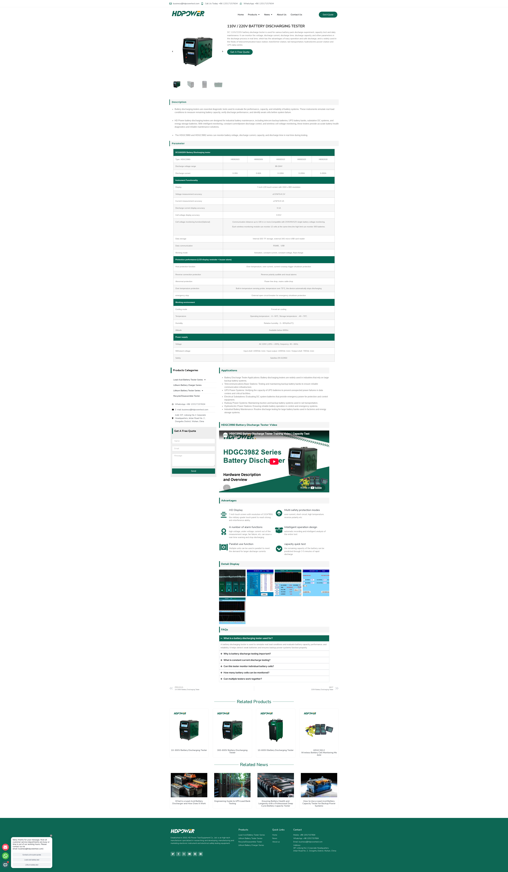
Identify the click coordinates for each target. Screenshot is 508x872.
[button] (172, 51)
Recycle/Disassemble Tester (186, 396)
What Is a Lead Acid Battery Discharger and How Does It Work (189, 802)
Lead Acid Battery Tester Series (188, 379)
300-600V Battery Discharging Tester (232, 751)
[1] (197, 51)
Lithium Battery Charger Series (187, 385)
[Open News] (272, 14)
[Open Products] (259, 14)
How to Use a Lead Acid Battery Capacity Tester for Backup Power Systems (318, 803)
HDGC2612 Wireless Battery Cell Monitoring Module (319, 752)
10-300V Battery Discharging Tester (189, 750)
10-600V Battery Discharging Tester (276, 750)
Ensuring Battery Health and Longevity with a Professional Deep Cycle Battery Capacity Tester (275, 803)
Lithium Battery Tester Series (186, 390)
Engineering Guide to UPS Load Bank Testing (232, 802)
